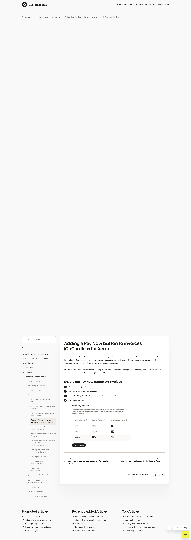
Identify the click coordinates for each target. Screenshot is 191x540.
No (162, 474)
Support (139, 4)
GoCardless (150, 4)
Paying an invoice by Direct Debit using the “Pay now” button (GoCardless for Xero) (43, 443)
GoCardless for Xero (73, 17)
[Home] (34, 4)
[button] (39, 347)
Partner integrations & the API (50, 17)
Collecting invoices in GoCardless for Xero (101, 17)
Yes (155, 474)
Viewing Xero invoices (39, 457)
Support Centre (28, 17)
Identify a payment (125, 4)
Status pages (163, 4)
